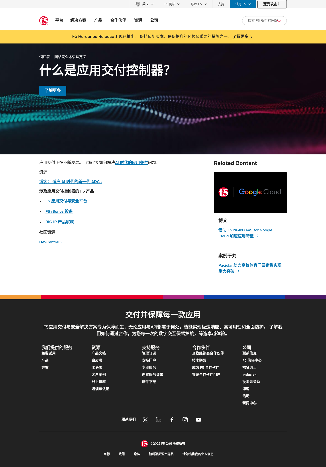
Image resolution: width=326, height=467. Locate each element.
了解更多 (240, 37)
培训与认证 (100, 389)
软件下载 (149, 382)
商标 (107, 454)
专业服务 (149, 367)
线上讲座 (99, 382)
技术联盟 (199, 360)
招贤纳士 (249, 367)
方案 (45, 367)
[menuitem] (144, 4)
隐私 (137, 454)
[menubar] (163, 4)
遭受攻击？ (272, 4)
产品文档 (99, 353)
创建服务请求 (152, 374)
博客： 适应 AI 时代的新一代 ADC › (70, 181)
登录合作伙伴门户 (206, 374)
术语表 (97, 367)
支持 (221, 4)
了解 (273, 327)
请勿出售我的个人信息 (198, 454)
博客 (245, 389)
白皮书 (97, 360)
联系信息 (249, 353)
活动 (245, 396)
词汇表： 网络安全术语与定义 (62, 57)
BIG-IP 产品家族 (59, 222)
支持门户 (149, 360)
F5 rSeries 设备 (59, 211)
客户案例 (99, 374)
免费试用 (48, 353)
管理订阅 (149, 353)
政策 (122, 454)
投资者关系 (251, 382)
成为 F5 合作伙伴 (205, 367)
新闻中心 (249, 403)
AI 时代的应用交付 (131, 162)
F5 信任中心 (252, 360)
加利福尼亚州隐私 (161, 454)
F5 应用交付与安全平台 (66, 201)
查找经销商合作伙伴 (208, 353)
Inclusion (249, 374)
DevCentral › (50, 242)
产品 (45, 360)
